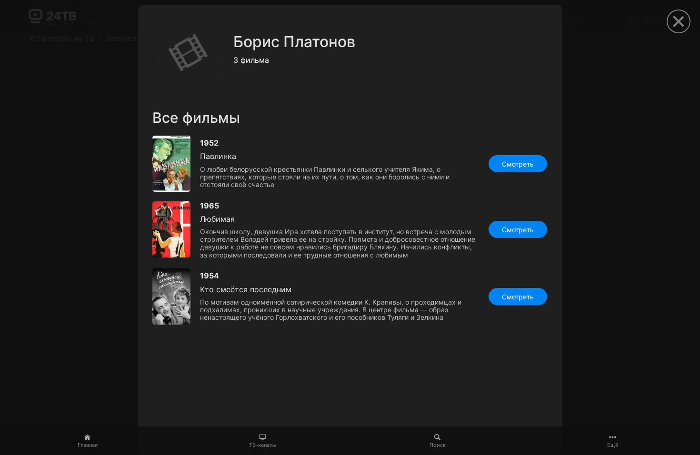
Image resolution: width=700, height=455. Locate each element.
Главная (88, 445)
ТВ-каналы (262, 445)
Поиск (438, 445)
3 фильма (251, 60)
